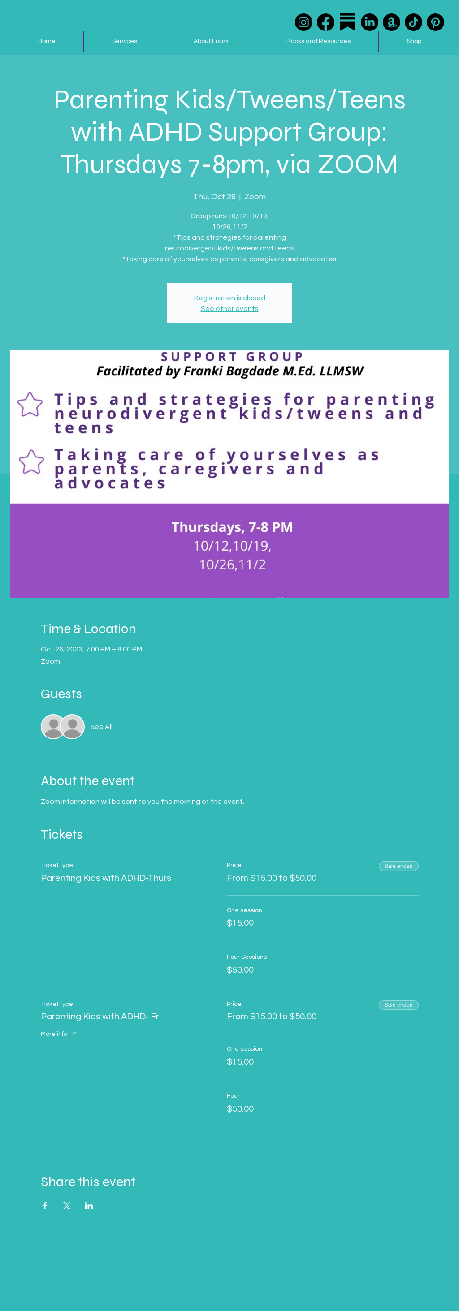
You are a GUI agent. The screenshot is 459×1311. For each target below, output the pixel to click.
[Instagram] (303, 22)
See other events (230, 308)
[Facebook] (325, 22)
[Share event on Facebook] (45, 1205)
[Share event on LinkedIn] (89, 1205)
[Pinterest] (435, 22)
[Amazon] (391, 22)
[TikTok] (413, 22)
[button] (124, 41)
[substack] (347, 22)
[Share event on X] (67, 1205)
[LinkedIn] (369, 22)
